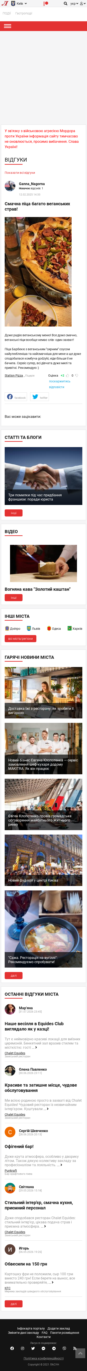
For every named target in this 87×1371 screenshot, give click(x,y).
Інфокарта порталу (31, 1328)
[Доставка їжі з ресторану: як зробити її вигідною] (43, 717)
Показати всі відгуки (20, 172)
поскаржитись (59, 381)
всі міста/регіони (20, 638)
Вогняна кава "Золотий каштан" (37, 589)
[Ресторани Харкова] (69, 629)
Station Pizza (14, 375)
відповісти (56, 387)
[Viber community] (64, 1348)
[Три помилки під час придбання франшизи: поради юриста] (43, 504)
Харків (77, 628)
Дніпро (15, 628)
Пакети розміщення (64, 1332)
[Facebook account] (12, 1348)
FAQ (45, 1332)
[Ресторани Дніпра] (7, 629)
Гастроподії (23, 13)
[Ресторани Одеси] (49, 629)
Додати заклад (59, 1328)
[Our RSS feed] (75, 1348)
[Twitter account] (33, 1348)
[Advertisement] (43, 76)
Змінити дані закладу (23, 1332)
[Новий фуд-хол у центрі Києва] (43, 885)
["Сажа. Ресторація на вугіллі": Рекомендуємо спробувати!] (43, 966)
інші (14, 513)
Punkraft (11, 1170)
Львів (36, 628)
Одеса (56, 628)
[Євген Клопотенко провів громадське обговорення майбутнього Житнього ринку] (43, 829)
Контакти (44, 1337)
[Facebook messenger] (43, 1348)
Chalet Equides (15, 1053)
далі (14, 975)
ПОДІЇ (7, 13)
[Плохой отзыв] (76, 375)
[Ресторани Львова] (29, 629)
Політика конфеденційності (44, 1358)
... (33, 1047)
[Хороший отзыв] (67, 375)
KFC (7, 1288)
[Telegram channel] (54, 1348)
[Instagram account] (22, 1348)
